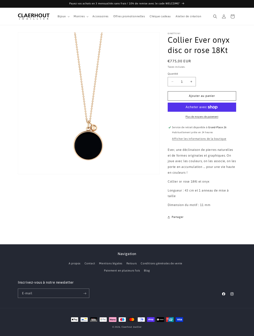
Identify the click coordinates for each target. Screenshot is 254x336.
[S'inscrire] (84, 293)
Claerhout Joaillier (131, 327)
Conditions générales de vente (161, 263)
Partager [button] (178, 217)
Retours (131, 263)
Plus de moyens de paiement (202, 116)
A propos (75, 263)
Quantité (173, 73)
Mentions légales (110, 263)
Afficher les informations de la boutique (199, 138)
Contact (90, 263)
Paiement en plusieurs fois (122, 270)
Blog (147, 270)
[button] (63, 16)
